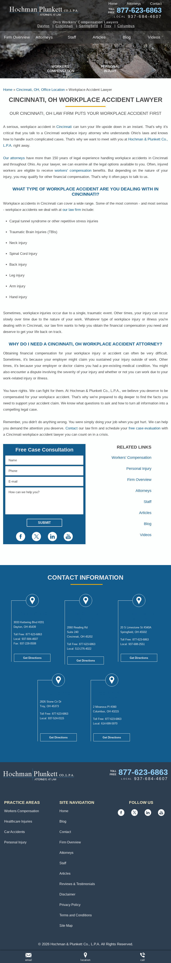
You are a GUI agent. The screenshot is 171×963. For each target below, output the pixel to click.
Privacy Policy (69, 905)
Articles (99, 37)
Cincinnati (64, 26)
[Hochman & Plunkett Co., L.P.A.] (43, 10)
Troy (107, 26)
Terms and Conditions (75, 915)
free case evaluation (144, 428)
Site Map (66, 925)
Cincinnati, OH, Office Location (40, 90)
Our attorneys (14, 158)
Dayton (43, 26)
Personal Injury (110, 69)
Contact (156, 3)
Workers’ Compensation (60, 69)
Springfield (88, 26)
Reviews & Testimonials (77, 884)
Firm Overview (17, 37)
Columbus (126, 26)
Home (112, 3)
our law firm (72, 210)
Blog (127, 37)
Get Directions (32, 657)
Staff (72, 37)
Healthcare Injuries (18, 821)
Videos (154, 37)
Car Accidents (14, 832)
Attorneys (134, 3)
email (28, 960)
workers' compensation (73, 171)
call (142, 960)
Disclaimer (67, 894)
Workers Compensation (21, 811)
